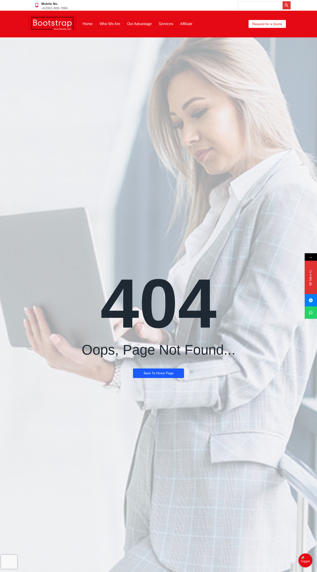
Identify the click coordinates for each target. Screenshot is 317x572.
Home (88, 24)
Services (166, 24)
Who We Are (110, 24)
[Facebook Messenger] (311, 300)
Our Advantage (139, 24)
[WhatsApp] (311, 312)
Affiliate (186, 24)
